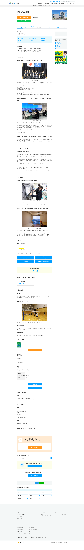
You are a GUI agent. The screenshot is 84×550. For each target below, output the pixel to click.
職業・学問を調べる (62, 3)
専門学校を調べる (46, 3)
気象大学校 (58, 46)
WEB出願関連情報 (35, 17)
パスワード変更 (64, 514)
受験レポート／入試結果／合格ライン (34, 529)
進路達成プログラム (19, 531)
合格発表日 (19, 498)
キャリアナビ (30, 525)
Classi (29, 531)
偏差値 (32, 40)
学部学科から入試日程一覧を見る (43, 257)
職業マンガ (46, 515)
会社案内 (65, 542)
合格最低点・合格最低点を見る (43, 261)
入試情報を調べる (19, 512)
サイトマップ (46, 537)
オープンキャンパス (33, 492)
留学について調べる (19, 516)
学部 (20, 40)
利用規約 (26, 537)
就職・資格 (19, 495)
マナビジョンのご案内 (20, 537)
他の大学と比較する (34, 475)
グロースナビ (30, 533)
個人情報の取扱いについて (39, 537)
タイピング (42, 525)
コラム (74, 3)
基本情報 (43, 40)
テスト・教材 (69, 3)
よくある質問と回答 (31, 537)
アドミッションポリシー (34, 38)
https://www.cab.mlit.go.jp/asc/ (22, 423)
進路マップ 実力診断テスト (20, 529)
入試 (43, 495)
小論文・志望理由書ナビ (32, 527)
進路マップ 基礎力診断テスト (21, 527)
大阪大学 (58, 45)
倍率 (31, 498)
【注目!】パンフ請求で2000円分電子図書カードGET (41, 5)
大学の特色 (21, 38)
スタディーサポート (19, 525)
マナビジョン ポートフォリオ (21, 533)
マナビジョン (14, 3)
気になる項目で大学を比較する (21, 514)
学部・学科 (19, 492)
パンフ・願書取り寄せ (24, 17)
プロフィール (63, 512)
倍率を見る (26, 261)
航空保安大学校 (22, 249)
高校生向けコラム (19, 518)
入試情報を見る (34, 384)
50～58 (35, 271)
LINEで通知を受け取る (24, 20)
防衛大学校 (58, 42)
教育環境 (43, 38)
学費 (43, 492)
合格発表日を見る (35, 387)
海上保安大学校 (59, 43)
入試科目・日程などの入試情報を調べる (26, 257)
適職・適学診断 (43, 512)
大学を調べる (40, 3)
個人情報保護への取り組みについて (56, 542)
